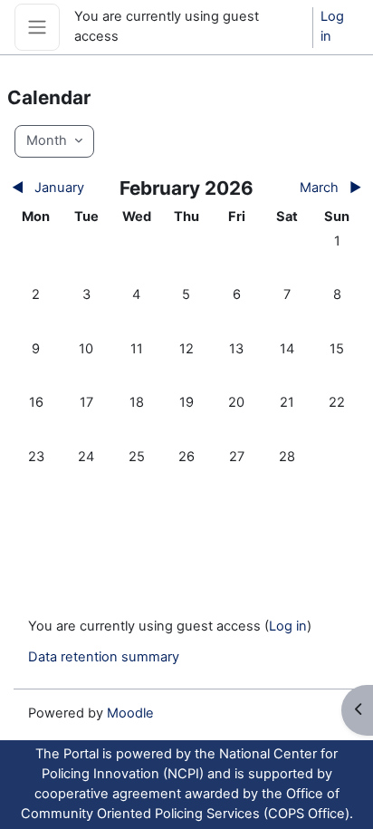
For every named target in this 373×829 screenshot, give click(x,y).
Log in (332, 26)
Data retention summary (103, 657)
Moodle (130, 713)
